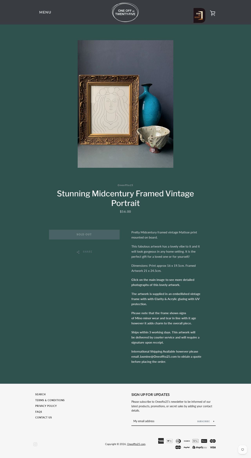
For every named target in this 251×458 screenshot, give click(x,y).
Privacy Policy (46, 405)
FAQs (38, 411)
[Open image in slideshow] (125, 104)
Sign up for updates (150, 394)
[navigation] (45, 12)
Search (40, 394)
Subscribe (204, 421)
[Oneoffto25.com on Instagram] (35, 444)
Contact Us (43, 417)
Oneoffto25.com (136, 444)
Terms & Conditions (50, 400)
